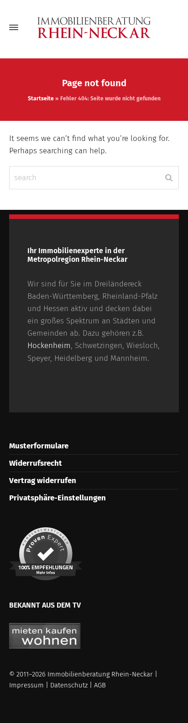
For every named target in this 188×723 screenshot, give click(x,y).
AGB (100, 685)
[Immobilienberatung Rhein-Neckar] (94, 27)
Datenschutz (69, 685)
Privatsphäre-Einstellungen (57, 498)
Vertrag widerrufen (42, 480)
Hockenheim (49, 345)
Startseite (41, 98)
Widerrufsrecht (35, 463)
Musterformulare (38, 446)
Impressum (26, 685)
